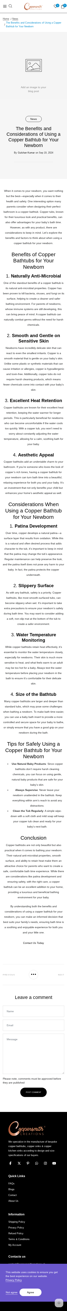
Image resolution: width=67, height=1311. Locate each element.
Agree (30, 1292)
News (33, 118)
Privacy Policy (14, 1280)
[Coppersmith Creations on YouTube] (54, 1163)
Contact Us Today (33, 942)
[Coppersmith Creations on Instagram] (45, 1163)
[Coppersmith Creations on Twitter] (19, 1163)
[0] (62, 7)
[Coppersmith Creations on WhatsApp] (37, 1163)
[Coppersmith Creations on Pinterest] (28, 1163)
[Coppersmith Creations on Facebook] (10, 1163)
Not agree (11, 1292)
